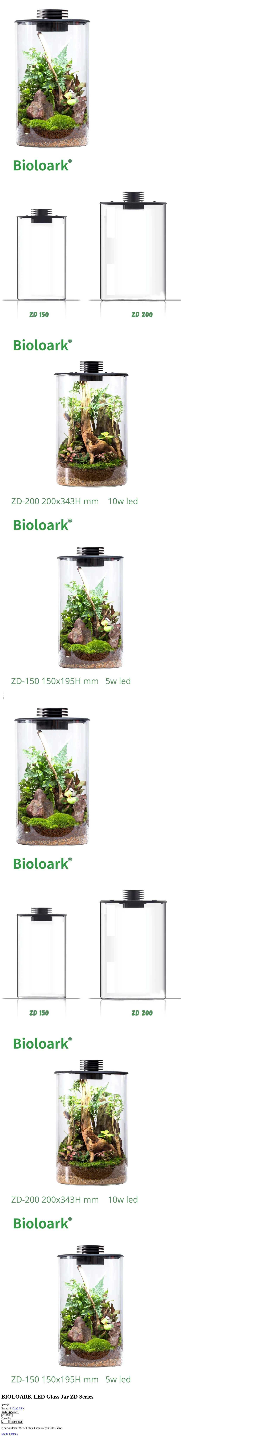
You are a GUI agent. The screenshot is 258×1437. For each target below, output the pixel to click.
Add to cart (16, 1421)
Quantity (6, 1418)
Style (4, 1411)
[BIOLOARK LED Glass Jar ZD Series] (51, 150)
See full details (9, 1433)
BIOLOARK (17, 1408)
